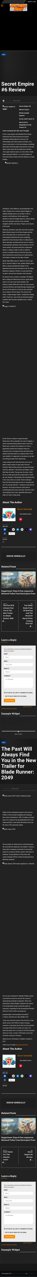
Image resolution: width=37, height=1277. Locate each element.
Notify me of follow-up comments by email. (18, 692)
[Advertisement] (18, 31)
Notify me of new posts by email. (16, 696)
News (3, 54)
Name (6, 654)
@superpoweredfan (22, 1045)
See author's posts (25, 514)
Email (6, 661)
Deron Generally (8, 100)
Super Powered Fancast (19, 1273)
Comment (7, 676)
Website (6, 668)
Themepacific (31, 1273)
